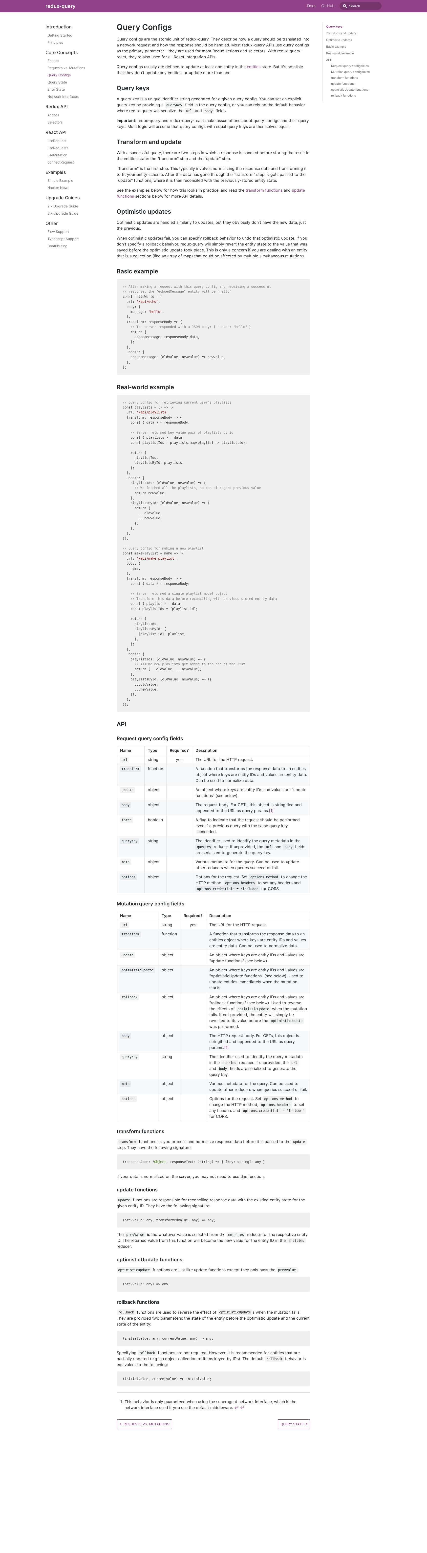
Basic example (336, 46)
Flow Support (58, 231)
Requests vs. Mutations (66, 68)
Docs (311, 5)
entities (253, 66)
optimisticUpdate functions (349, 89)
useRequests (57, 147)
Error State (56, 89)
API (328, 60)
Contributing (57, 246)
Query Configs (59, 75)
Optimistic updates (339, 40)
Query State (57, 82)
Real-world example (340, 53)
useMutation (57, 155)
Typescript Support (63, 239)
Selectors (55, 122)
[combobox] (361, 6)
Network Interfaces (63, 96)
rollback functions (343, 95)
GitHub (328, 5)
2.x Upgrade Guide (62, 206)
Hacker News (58, 187)
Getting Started (59, 35)
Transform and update (341, 33)
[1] (271, 810)
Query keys (334, 26)
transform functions (264, 190)
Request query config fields (350, 66)
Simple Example (60, 180)
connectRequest (60, 162)
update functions (342, 83)
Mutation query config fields (350, 72)
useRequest (56, 140)
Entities (53, 61)
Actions (53, 115)
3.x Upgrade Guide (62, 213)
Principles (55, 42)
